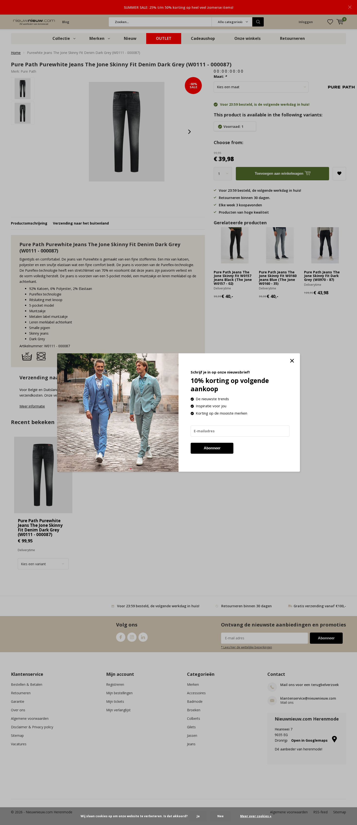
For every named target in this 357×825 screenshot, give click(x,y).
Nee (220, 816)
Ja (198, 816)
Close (292, 361)
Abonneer (212, 448)
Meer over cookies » (256, 816)
